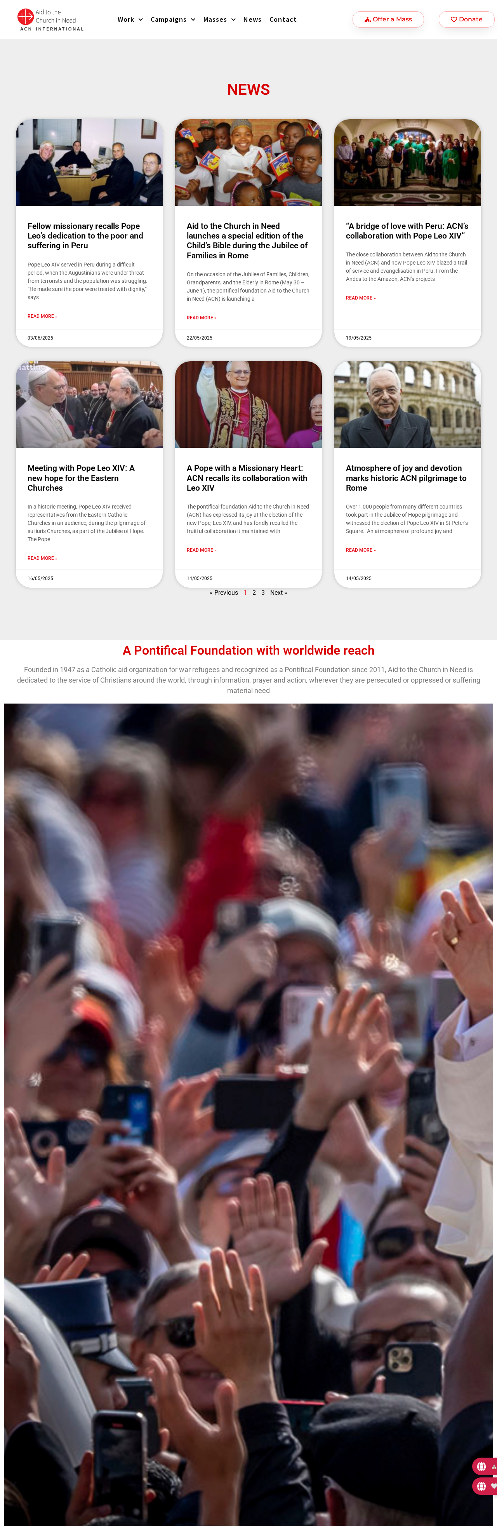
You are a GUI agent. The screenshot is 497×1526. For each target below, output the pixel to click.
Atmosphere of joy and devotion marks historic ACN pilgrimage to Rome (406, 477)
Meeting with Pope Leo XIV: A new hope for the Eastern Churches (81, 477)
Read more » (42, 316)
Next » (278, 592)
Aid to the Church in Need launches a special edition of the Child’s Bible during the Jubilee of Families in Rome (247, 240)
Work (126, 19)
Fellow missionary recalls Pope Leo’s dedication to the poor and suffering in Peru (85, 235)
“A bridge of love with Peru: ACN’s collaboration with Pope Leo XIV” (407, 230)
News (252, 19)
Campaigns (169, 19)
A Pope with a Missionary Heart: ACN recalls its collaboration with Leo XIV (247, 477)
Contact (283, 19)
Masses (215, 19)
